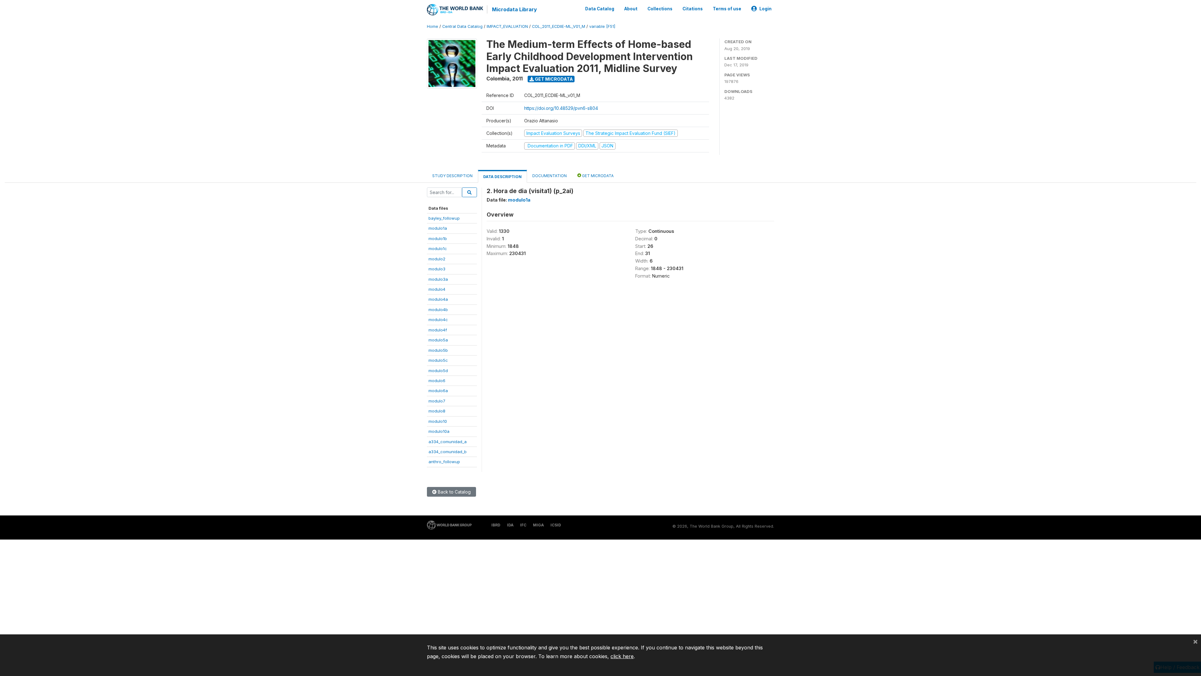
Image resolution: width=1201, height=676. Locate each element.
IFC (523, 525)
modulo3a (438, 279)
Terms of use (727, 8)
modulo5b (438, 350)
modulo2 (436, 258)
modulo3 (436, 268)
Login (765, 8)
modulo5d (438, 370)
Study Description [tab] (452, 175)
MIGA (538, 525)
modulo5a (438, 339)
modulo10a (438, 431)
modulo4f (437, 329)
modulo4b (438, 309)
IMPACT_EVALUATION (507, 26)
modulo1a (437, 228)
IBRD (495, 525)
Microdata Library (514, 9)
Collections (659, 8)
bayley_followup (444, 218)
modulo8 (436, 410)
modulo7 (436, 400)
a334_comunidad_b (447, 451)
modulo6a (438, 390)
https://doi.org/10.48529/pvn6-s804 (561, 108)
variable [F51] (602, 26)
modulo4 (436, 289)
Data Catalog (599, 8)
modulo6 (436, 380)
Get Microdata (553, 79)
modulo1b (437, 238)
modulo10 (437, 421)
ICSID (555, 525)
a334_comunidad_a (447, 441)
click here (622, 656)
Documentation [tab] (549, 175)
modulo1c (437, 248)
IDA (510, 525)
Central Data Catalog (462, 26)
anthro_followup (444, 461)
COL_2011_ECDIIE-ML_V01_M (558, 26)
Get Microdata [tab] (597, 175)
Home (432, 26)
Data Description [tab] (502, 176)
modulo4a (438, 299)
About (630, 8)
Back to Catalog (454, 491)
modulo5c (438, 360)
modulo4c (438, 319)
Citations (692, 8)
